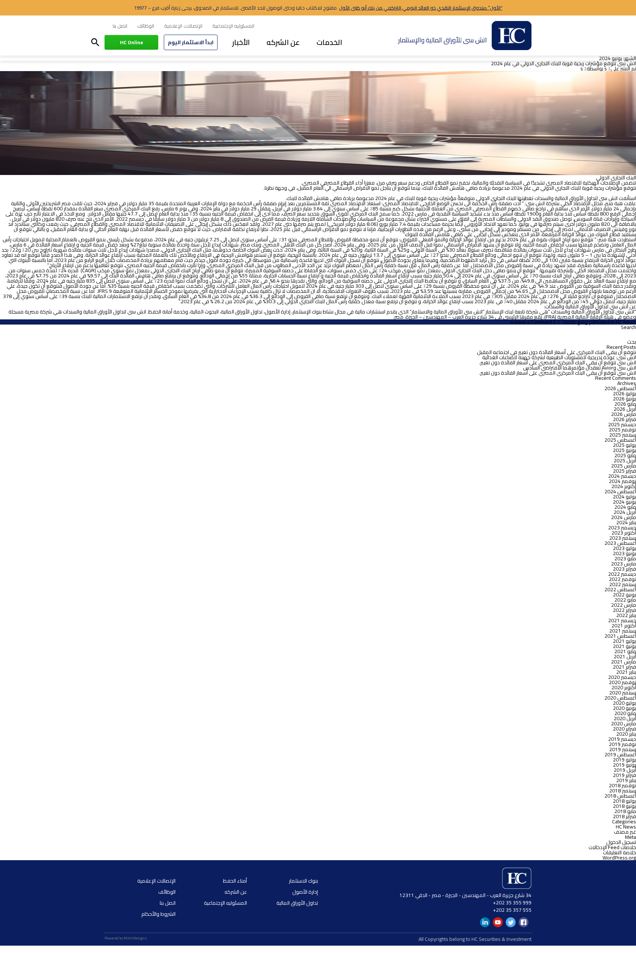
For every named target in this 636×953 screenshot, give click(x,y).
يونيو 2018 (624, 806)
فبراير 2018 (624, 816)
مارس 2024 (623, 517)
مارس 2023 (623, 563)
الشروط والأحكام (158, 914)
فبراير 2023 (624, 569)
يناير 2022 (626, 615)
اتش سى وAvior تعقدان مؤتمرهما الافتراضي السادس (579, 367)
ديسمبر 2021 (622, 620)
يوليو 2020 (624, 703)
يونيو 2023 (624, 553)
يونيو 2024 (624, 502)
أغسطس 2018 (620, 795)
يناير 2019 (626, 780)
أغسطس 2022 (620, 589)
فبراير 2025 (624, 471)
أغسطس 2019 (620, 754)
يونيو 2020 (624, 708)
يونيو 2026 (624, 398)
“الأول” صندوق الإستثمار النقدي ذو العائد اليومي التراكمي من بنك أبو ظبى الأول (420, 7)
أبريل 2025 (625, 460)
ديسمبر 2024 (622, 476)
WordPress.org (619, 857)
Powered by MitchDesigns (126, 938)
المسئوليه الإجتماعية (233, 25)
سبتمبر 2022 (622, 584)
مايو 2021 (625, 651)
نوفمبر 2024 (622, 481)
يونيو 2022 (624, 594)
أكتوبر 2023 (623, 532)
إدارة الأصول (305, 892)
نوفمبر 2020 (622, 682)
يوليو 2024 (624, 496)
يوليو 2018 (624, 801)
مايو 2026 (625, 404)
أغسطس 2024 (620, 491)
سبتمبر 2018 (622, 790)
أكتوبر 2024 (623, 486)
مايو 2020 (625, 713)
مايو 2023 (625, 558)
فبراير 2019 (624, 775)
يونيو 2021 (624, 646)
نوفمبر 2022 (622, 579)
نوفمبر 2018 (622, 785)
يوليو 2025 (624, 445)
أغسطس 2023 (620, 543)
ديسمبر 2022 (622, 574)
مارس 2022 (623, 605)
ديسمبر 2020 (622, 677)
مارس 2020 (623, 723)
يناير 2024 (626, 522)
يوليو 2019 (624, 759)
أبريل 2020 (625, 718)
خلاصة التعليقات (619, 852)
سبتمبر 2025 (622, 434)
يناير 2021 (626, 672)
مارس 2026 (623, 414)
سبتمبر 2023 (622, 538)
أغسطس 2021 (620, 636)
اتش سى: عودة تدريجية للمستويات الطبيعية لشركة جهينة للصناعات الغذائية (559, 357)
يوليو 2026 (624, 393)
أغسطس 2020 (620, 698)
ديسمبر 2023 (622, 527)
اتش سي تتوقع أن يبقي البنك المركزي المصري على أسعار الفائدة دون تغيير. (557, 362)
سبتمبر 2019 (622, 749)
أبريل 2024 (625, 512)
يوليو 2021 (624, 641)
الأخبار (241, 42)
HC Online (131, 42)
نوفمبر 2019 (622, 744)
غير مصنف (625, 832)
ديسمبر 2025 (622, 424)
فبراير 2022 (624, 610)
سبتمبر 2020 (622, 692)
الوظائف (145, 25)
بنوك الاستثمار (303, 881)
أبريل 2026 (625, 409)
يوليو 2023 (624, 548)
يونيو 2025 (624, 450)
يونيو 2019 (624, 765)
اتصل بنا (120, 25)
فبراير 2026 (624, 419)
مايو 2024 (625, 507)
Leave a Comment (532, 322)
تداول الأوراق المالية (297, 903)
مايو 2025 (625, 455)
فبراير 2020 (624, 728)
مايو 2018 (625, 811)
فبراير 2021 (624, 667)
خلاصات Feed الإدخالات (612, 847)
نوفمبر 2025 (622, 429)
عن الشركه (283, 42)
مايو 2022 (625, 600)
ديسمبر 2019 (622, 739)
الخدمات (329, 42)
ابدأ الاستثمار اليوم (190, 42)
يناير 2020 (626, 734)
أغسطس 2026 (620, 388)
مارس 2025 (623, 465)
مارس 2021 (623, 661)
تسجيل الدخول (621, 842)
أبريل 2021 (625, 656)
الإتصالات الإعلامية (183, 25)
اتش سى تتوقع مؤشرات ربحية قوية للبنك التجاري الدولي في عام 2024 (563, 63)
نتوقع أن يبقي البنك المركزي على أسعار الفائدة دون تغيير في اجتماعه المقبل (556, 352)
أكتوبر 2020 (623, 687)
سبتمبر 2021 (622, 630)
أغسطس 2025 (620, 440)
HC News (626, 322)
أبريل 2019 (625, 770)
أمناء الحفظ (235, 881)
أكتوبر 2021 (623, 625)
